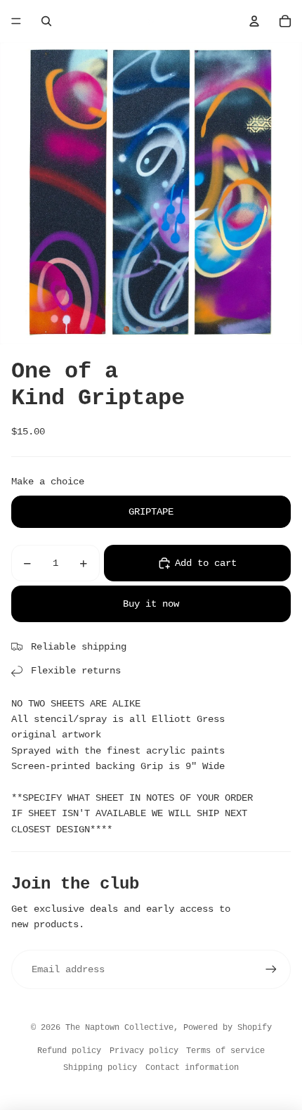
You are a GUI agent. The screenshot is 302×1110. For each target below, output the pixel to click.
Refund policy (69, 1051)
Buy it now (151, 603)
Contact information (192, 1068)
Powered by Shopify (227, 1028)
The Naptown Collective (119, 1028)
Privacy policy (144, 1051)
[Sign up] (271, 969)
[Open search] (46, 21)
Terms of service (225, 1051)
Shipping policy (100, 1068)
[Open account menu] (254, 21)
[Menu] (16, 21)
